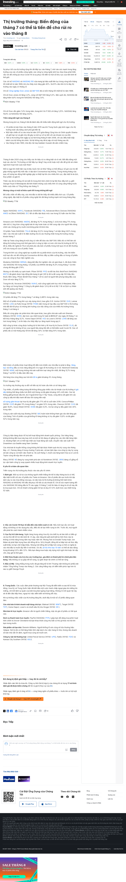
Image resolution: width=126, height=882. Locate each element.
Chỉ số (92, 21)
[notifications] (118, 2)
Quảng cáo (111, 795)
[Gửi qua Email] (40, 711)
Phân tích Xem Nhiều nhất (12, 8)
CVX (73, 404)
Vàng (73, 365)
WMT (58, 604)
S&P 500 (35, 91)
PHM (35, 304)
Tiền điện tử (77, 8)
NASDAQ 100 (28, 81)
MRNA (23, 262)
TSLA (27, 231)
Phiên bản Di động (93, 795)
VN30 (85, 43)
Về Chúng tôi (112, 791)
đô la (35, 377)
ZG (27, 213)
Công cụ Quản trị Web (94, 803)
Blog (88, 791)
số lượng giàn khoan (11, 402)
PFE (44, 271)
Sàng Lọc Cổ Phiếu (75, 5)
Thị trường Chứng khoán (65, 8)
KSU (29, 639)
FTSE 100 (86, 62)
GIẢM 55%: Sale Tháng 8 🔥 (85, 2)
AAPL (20, 211)
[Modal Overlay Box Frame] (18, 869)
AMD (5, 213)
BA (39, 414)
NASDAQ (16, 81)
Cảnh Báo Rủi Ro (118, 849)
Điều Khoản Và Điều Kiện (84, 849)
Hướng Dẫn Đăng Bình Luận (11, 755)
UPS (53, 637)
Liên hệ (110, 799)
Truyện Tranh (85, 8)
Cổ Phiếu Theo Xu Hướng (93, 179)
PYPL (47, 618)
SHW (19, 316)
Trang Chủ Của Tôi (37, 49)
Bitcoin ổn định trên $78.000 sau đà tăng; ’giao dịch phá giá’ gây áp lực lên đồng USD (101, 99)
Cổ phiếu (106, 21)
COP (11, 404)
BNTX (5, 274)
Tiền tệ (55, 8)
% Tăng (99, 140)
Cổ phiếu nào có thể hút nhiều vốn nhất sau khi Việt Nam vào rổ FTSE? (101, 89)
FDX (70, 637)
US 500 (86, 53)
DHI (68, 301)
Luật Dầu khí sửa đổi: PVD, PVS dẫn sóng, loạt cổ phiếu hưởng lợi (100, 108)
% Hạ (105, 140)
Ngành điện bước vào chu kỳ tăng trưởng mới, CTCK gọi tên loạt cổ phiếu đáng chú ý (101, 118)
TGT (5, 607)
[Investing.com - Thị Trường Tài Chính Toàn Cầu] (11, 2)
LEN (11, 304)
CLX (71, 325)
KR (57, 607)
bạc (4, 368)
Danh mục (90, 799)
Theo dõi (73, 49)
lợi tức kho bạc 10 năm (52, 548)
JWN (61, 460)
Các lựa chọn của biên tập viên (30, 8)
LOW (64, 319)
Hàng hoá (93, 8)
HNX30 (86, 49)
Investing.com (21, 46)
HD (44, 319)
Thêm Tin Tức (98, 127)
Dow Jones (87, 56)
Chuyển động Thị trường (93, 135)
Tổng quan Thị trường (46, 8)
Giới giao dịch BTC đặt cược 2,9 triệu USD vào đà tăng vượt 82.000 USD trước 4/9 (100, 79)
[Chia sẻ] (61, 39)
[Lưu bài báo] (65, 39)
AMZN (26, 222)
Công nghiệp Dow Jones (19, 91)
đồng (11, 368)
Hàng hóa (99, 21)
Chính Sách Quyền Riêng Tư (102, 849)
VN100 (86, 46)
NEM (12, 370)
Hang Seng (87, 59)
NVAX (34, 284)
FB (43, 211)
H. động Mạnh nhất (89, 140)
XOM (33, 407)
